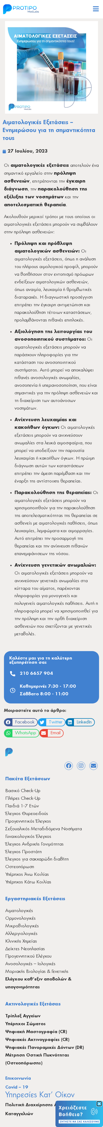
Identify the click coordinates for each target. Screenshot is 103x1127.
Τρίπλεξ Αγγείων (22, 1016)
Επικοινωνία (18, 1078)
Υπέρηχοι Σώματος (25, 1024)
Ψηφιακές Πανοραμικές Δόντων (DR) (44, 1048)
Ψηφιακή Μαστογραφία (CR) (36, 1032)
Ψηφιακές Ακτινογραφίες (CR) (37, 1040)
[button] (21, 722)
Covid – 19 (16, 1087)
